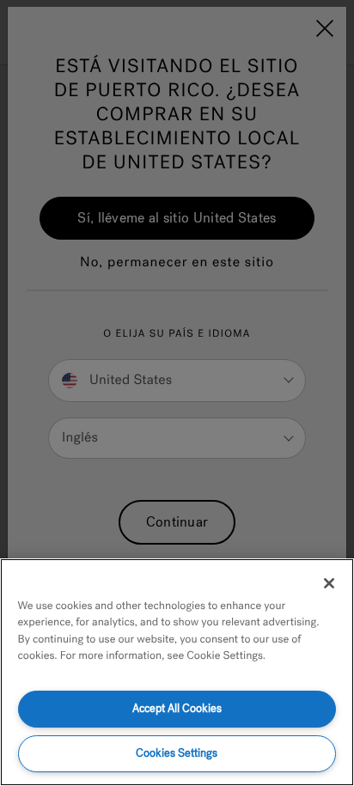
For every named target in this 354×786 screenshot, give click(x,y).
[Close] (329, 583)
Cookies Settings (176, 753)
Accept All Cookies (177, 708)
